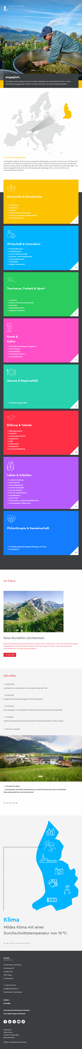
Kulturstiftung (15, 351)
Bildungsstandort (16, 431)
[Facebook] (5, 1021)
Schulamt (13, 433)
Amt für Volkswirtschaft (18, 254)
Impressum (8, 1030)
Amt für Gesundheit (17, 488)
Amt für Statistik (16, 490)
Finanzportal (14, 549)
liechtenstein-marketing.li (13, 992)
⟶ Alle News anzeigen (12, 729)
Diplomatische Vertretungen (20, 213)
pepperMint (14, 439)
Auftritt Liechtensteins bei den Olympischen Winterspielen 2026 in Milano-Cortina (33, 721)
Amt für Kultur (15, 349)
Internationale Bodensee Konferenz (17, 1010)
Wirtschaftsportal (16, 249)
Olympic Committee (17, 310)
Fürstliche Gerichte (17, 218)
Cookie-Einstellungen (11, 1035)
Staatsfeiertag (15, 495)
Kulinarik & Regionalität (18, 403)
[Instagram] (14, 1021)
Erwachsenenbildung (17, 449)
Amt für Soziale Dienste (18, 493)
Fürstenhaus (14, 205)
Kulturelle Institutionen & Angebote (23, 346)
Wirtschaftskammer (17, 259)
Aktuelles (7, 1003)
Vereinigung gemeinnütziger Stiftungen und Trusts (28, 547)
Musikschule (14, 446)
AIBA (11, 441)
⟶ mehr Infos (10, 655)
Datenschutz (8, 1032)
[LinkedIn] (10, 1021)
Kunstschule (14, 444)
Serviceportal (15, 482)
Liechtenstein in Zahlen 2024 (20, 503)
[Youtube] (18, 1021)
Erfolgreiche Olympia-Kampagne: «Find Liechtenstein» (23, 699)
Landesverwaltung (16, 480)
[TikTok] (23, 1021)
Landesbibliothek (16, 357)
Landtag (13, 210)
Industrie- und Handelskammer (21, 257)
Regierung (13, 208)
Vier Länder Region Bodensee (14, 1014)
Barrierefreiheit (9, 1037)
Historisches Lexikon (17, 354)
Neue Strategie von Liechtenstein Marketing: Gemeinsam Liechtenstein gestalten (33, 710)
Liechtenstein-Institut (18, 436)
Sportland (13, 305)
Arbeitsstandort (16, 251)
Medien (6, 1000)
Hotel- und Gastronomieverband (22, 303)
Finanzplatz (14, 262)
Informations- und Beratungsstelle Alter (24, 500)
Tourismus (13, 300)
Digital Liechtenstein (17, 264)
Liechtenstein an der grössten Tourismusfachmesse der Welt (25, 688)
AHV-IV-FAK (14, 498)
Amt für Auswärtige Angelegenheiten (23, 215)
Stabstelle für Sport (17, 308)
